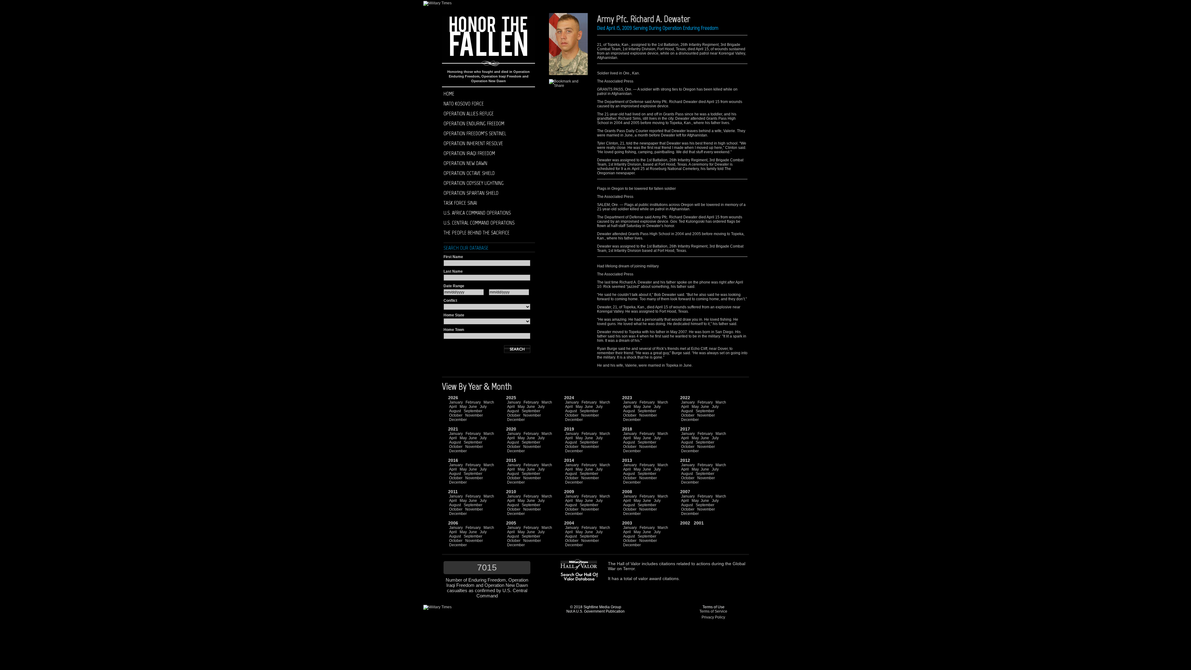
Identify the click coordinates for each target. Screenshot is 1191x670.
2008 (627, 491)
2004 (569, 522)
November (474, 415)
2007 (685, 491)
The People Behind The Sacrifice (477, 232)
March (489, 402)
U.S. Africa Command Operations (477, 212)
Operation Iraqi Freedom (469, 153)
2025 (511, 397)
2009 (569, 491)
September (473, 411)
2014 (569, 460)
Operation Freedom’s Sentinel (475, 133)
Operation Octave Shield (469, 173)
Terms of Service (713, 611)
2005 (511, 522)
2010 (511, 491)
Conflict (450, 300)
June (473, 406)
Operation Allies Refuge (469, 113)
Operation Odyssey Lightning (474, 183)
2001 (699, 522)
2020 (511, 429)
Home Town (454, 330)
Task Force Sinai (460, 202)
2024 (569, 397)
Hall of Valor (628, 563)
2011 (453, 491)
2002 (685, 522)
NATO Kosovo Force (464, 103)
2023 (627, 397)
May (463, 406)
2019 (569, 429)
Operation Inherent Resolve (473, 143)
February (473, 402)
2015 (511, 460)
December (458, 420)
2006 (453, 522)
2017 (685, 429)
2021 (453, 429)
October (455, 415)
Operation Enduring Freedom (474, 123)
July (483, 406)
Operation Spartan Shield (471, 193)
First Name (453, 257)
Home (449, 93)
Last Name (453, 271)
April (453, 406)
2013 (627, 460)
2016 (453, 460)
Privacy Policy (713, 617)
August (455, 411)
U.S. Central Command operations (479, 222)
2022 (685, 397)
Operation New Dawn (465, 163)
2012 (685, 460)
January (456, 402)
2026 (453, 397)
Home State (454, 315)
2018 (627, 429)
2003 (627, 522)
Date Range (454, 286)
